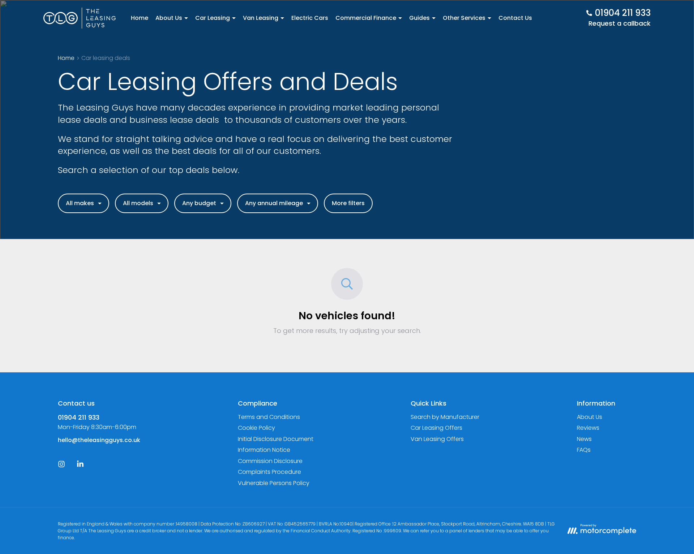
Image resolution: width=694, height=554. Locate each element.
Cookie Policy (256, 428)
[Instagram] (61, 466)
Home (139, 18)
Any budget (199, 203)
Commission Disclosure (270, 461)
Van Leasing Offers (437, 439)
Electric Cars (309, 18)
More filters (348, 203)
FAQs (584, 450)
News (584, 439)
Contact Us (515, 18)
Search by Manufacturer (445, 417)
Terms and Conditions (269, 417)
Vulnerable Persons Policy (273, 483)
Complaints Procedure (269, 472)
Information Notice (264, 450)
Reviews (588, 428)
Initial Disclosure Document (275, 439)
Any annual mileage (274, 203)
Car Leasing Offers (436, 428)
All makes (80, 203)
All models (138, 203)
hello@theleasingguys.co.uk (99, 440)
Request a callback (619, 23)
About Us (589, 417)
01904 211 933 (78, 417)
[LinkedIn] (80, 466)
